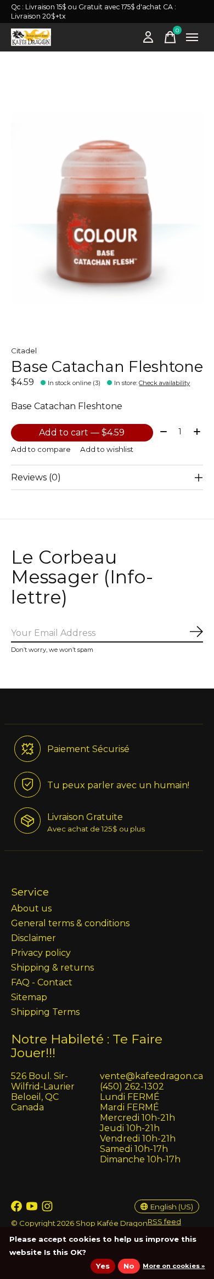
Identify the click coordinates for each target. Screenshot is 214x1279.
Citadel (24, 350)
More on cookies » (174, 1266)
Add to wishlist (106, 449)
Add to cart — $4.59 (82, 432)
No (128, 1265)
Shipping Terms (45, 1012)
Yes (103, 1265)
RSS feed (164, 1221)
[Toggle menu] (192, 37)
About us (31, 908)
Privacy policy (41, 953)
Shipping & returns (52, 967)
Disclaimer (33, 938)
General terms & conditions (70, 923)
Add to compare (41, 449)
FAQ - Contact (41, 982)
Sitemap (29, 997)
